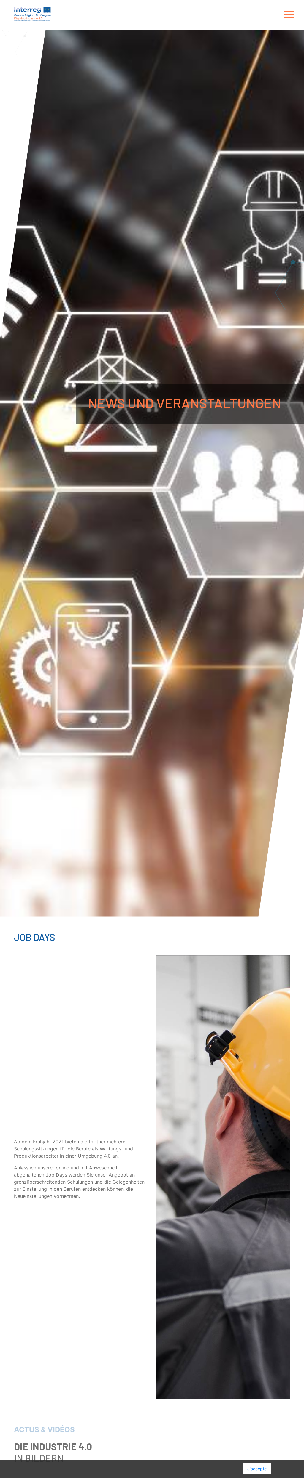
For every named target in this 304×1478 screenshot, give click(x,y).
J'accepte (257, 1468)
